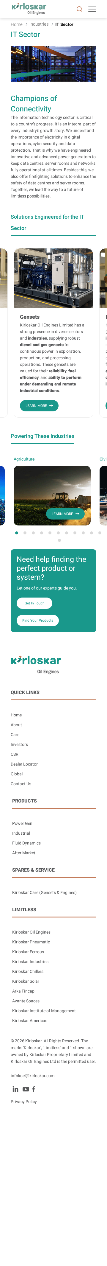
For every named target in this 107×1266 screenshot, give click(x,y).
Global (17, 774)
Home (16, 715)
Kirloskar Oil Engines (31, 932)
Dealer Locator (24, 764)
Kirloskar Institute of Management (44, 1011)
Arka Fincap (23, 991)
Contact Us (21, 784)
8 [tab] (74, 532)
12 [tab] (59, 540)
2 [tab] (24, 532)
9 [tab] (83, 532)
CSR (14, 754)
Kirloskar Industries (30, 962)
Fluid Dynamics (26, 843)
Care (15, 735)
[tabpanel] (52, 490)
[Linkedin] (15, 1089)
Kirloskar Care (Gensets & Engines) (44, 892)
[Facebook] (33, 1089)
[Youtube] (25, 1088)
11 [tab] (99, 532)
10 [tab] (91, 532)
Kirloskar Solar (25, 981)
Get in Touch (35, 603)
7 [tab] (66, 532)
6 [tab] (58, 532)
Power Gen (22, 823)
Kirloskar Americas (29, 1021)
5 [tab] (49, 532)
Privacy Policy (24, 1102)
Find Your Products (37, 620)
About (16, 725)
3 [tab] (33, 532)
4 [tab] (41, 532)
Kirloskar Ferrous (28, 952)
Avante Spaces (26, 1001)
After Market (23, 853)
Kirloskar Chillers (27, 971)
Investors (19, 744)
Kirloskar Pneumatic (31, 942)
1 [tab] (16, 532)
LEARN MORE (36, 405)
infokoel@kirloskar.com (32, 1076)
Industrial (21, 833)
